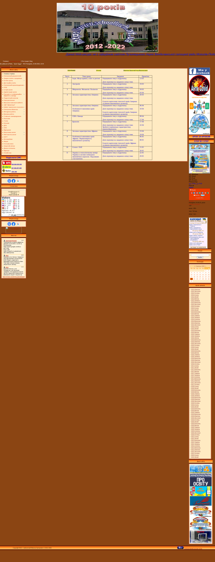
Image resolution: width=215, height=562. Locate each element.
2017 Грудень (195, 384)
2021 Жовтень (195, 449)
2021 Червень (195, 444)
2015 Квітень (195, 332)
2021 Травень (195, 442)
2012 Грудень (195, 293)
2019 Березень (195, 408)
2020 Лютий (194, 421)
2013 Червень (195, 300)
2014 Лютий (194, 310)
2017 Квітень (195, 371)
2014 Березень (195, 311)
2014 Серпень (195, 319)
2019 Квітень (195, 410)
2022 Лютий (194, 457)
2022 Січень (195, 455)
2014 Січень (195, 308)
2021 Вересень (196, 447)
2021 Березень (195, 440)
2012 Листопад (195, 291)
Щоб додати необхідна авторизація (14, 276)
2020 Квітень (195, 425)
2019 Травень (195, 412)
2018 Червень (195, 395)
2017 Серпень (195, 377)
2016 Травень (195, 354)
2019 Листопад (195, 418)
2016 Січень (195, 347)
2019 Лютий (194, 406)
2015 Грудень (195, 345)
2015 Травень (195, 334)
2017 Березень (195, 369)
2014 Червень (195, 317)
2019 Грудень (195, 419)
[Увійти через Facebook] (13, 181)
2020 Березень (195, 423)
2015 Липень (195, 338)
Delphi (191, 187)
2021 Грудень (195, 453)
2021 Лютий (194, 438)
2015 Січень (195, 326)
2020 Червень (195, 429)
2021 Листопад (195, 451)
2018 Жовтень (195, 399)
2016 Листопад (195, 362)
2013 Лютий (194, 297)
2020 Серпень (195, 431)
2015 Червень (195, 336)
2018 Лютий (194, 388)
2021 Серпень (195, 446)
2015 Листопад (195, 343)
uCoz (200, 548)
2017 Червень (195, 375)
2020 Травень (195, 427)
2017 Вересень (196, 379)
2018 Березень (195, 390)
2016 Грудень (195, 364)
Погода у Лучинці (194, 204)
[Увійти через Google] (18, 181)
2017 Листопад (195, 382)
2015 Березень (195, 330)
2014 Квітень (195, 313)
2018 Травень (195, 393)
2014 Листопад (195, 325)
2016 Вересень (196, 358)
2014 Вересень (196, 321)
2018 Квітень (195, 392)
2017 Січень (195, 365)
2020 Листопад (195, 433)
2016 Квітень (195, 352)
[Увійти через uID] (9, 181)
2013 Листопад (195, 304)
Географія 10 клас (15, 61)
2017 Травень (195, 373)
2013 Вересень (196, 302)
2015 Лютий (194, 328)
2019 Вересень (196, 414)
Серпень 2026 (200, 266)
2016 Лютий (194, 349)
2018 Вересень (196, 397)
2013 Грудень (195, 306)
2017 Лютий (194, 367)
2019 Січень (195, 405)
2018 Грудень (195, 403)
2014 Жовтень (195, 323)
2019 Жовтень (195, 416)
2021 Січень (195, 436)
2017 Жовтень (195, 380)
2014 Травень (195, 315)
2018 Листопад (195, 401)
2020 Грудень (195, 434)
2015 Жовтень (195, 341)
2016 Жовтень (195, 360)
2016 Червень (195, 356)
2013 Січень (195, 295)
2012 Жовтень (195, 289)
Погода (191, 201)
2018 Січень (195, 386)
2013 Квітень (195, 298)
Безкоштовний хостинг (191, 548)
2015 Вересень (196, 339)
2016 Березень (195, 351)
